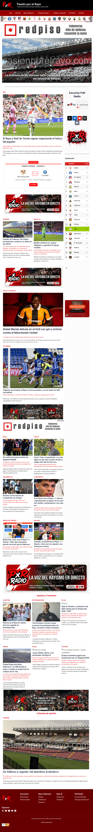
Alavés (76, 172)
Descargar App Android (82, 799)
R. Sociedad (78, 243)
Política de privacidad (46, 822)
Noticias (18, 13)
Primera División (43, 13)
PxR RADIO (33, 184)
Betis (75, 191)
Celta (75, 215)
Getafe (76, 196)
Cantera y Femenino (59, 13)
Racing (76, 224)
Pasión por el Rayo (29, 4)
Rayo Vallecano (28, 13)
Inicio (11, 13)
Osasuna (77, 238)
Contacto (81, 13)
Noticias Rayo (24, 797)
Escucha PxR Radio (80, 797)
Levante (76, 257)
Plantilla (40, 797)
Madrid (76, 186)
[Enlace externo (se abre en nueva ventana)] (47, 30)
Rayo (75, 229)
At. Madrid (77, 177)
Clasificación (42, 799)
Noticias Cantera (25, 799)
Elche (76, 210)
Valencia (77, 219)
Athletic (76, 247)
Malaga (76, 252)
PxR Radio (72, 13)
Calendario (41, 802)
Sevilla (76, 168)
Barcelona (77, 233)
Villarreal (77, 201)
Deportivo (77, 205)
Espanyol (77, 182)
